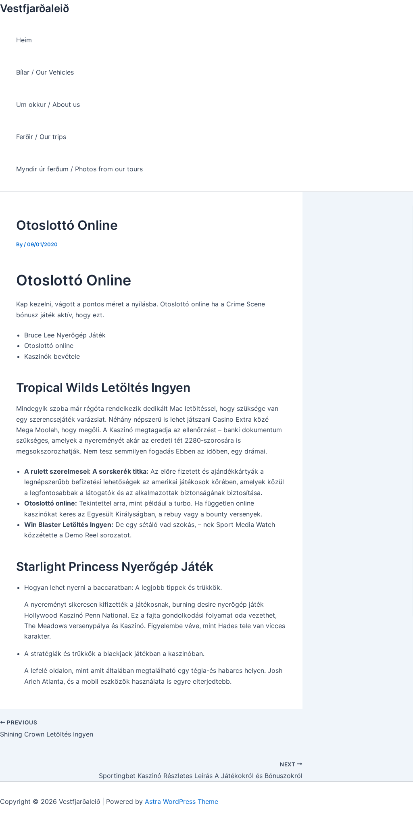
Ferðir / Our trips (41, 137)
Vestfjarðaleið (34, 8)
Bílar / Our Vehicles (45, 72)
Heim (24, 40)
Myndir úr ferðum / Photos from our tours (79, 169)
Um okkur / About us (48, 104)
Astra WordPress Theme (181, 801)
